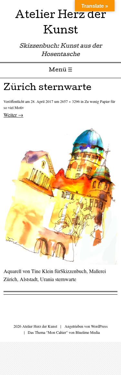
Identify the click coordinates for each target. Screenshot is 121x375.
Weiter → (13, 114)
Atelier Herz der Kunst (60, 24)
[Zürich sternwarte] (60, 262)
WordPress (99, 326)
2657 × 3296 (70, 101)
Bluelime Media (88, 332)
